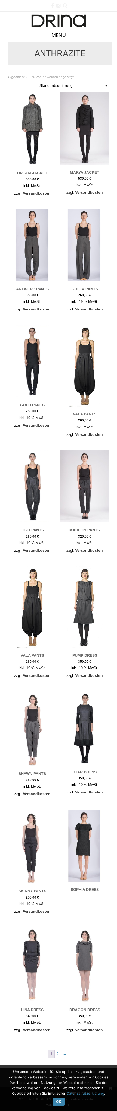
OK (58, 1101)
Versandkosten (37, 193)
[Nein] (110, 1088)
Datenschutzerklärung (85, 1093)
